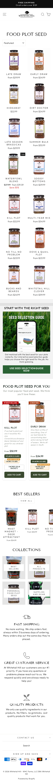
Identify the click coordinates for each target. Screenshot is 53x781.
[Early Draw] (40, 412)
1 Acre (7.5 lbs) (12, 461)
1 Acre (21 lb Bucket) (42, 467)
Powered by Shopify (26, 778)
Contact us (25, 737)
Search (26, 745)
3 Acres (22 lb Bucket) (14, 467)
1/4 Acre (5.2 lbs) (39, 461)
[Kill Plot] (14, 413)
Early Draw (38, 426)
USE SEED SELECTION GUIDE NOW (27, 369)
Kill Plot (10, 427)
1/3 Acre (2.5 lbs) (13, 456)
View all (27, 501)
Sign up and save (25, 754)
